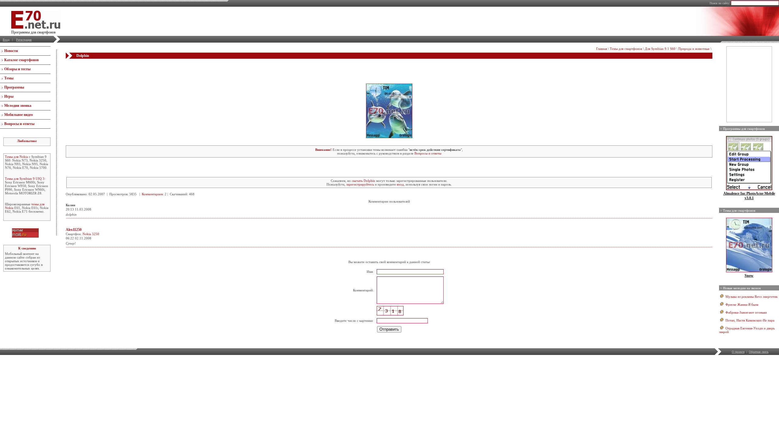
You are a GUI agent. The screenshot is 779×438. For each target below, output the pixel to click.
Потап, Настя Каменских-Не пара (749, 320)
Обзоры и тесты (17, 69)
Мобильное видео (18, 115)
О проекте (738, 351)
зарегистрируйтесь (360, 184)
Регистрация (24, 39)
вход (400, 184)
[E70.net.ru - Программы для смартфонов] (35, 27)
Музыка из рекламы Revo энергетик (751, 296)
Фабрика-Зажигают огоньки (746, 312)
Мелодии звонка (17, 105)
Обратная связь (759, 351)
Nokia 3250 (90, 234)
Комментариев (152, 194)
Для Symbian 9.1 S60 (660, 48)
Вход (6, 39)
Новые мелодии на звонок (742, 288)
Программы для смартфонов (744, 128)
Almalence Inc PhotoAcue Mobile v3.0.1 (749, 195)
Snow (749, 275)
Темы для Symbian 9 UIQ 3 (24, 178)
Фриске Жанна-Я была (741, 304)
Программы (14, 87)
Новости (11, 51)
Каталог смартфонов (21, 60)
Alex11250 (74, 230)
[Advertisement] (389, 71)
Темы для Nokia (16, 156)
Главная (601, 48)
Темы (8, 78)
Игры (8, 96)
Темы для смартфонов (626, 48)
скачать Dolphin (363, 180)
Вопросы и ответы (19, 124)
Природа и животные (694, 48)
